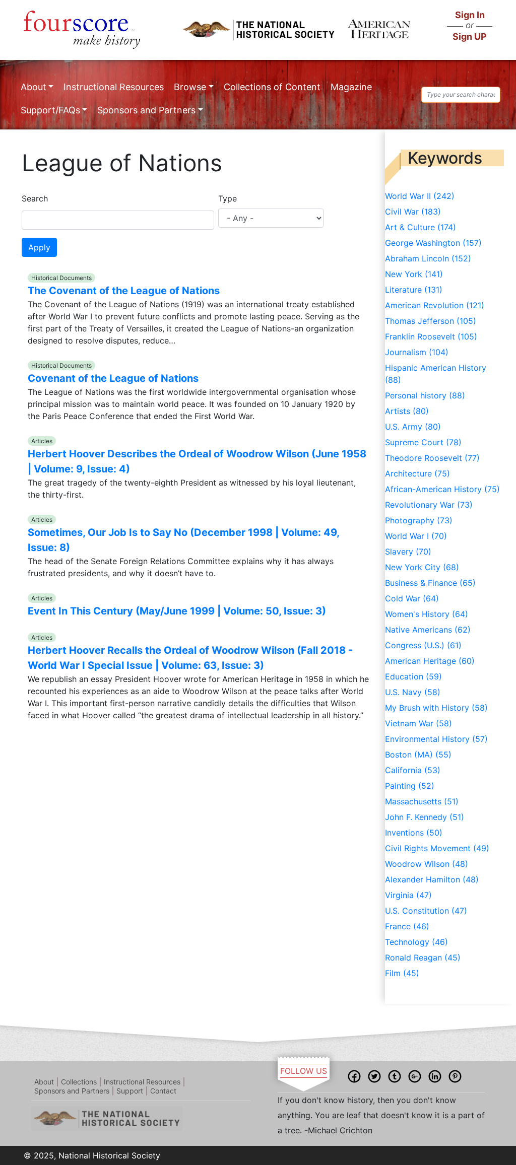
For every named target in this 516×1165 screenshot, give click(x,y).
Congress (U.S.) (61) (423, 645)
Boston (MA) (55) (418, 754)
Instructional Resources (113, 87)
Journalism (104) (416, 352)
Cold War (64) (412, 598)
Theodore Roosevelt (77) (432, 458)
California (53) (412, 770)
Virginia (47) (408, 895)
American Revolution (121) (434, 305)
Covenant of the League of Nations (113, 378)
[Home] (82, 30)
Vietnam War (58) (418, 723)
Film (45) (402, 973)
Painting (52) (409, 786)
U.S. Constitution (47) (426, 911)
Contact (163, 1090)
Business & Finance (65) (430, 583)
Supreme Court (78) (423, 442)
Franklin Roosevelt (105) (431, 336)
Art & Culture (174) (420, 227)
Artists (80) (407, 411)
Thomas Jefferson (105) (430, 321)
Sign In (470, 15)
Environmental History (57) (436, 739)
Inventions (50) (413, 833)
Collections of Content (272, 87)
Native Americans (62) (428, 630)
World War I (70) (416, 536)
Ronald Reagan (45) (423, 957)
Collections (79, 1081)
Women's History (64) (426, 614)
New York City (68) (422, 567)
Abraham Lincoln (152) (428, 258)
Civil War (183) (413, 212)
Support (129, 1090)
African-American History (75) (442, 489)
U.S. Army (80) (413, 427)
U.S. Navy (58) (412, 692)
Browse (190, 87)
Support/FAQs (50, 110)
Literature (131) (413, 290)
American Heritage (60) (430, 661)
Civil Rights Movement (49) (437, 848)
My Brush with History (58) (436, 708)
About (33, 87)
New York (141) (414, 274)
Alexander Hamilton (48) (432, 879)
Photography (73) (419, 520)
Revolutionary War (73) (429, 505)
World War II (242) (420, 196)
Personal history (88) (425, 395)
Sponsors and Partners (146, 110)
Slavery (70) (408, 551)
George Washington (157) (433, 243)
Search (35, 198)
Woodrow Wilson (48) (426, 864)
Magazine (351, 87)
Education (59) (413, 676)
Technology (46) (416, 942)
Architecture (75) (417, 473)
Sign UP (470, 36)
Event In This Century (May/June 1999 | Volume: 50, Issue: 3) (177, 611)
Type (227, 198)
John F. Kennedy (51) (424, 817)
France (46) (407, 926)
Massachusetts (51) (422, 801)
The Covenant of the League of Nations (124, 291)
